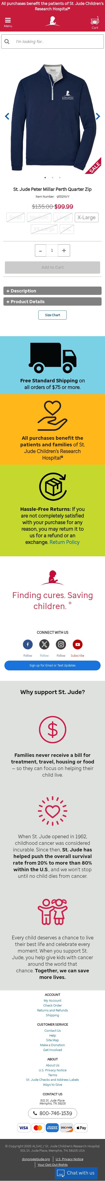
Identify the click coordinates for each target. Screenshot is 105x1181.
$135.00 (43, 206)
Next (96, 116)
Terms (52, 1075)
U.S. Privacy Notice (52, 1070)
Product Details (28, 301)
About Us (52, 1065)
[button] (95, 25)
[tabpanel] (52, 116)
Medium (39, 217)
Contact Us (52, 1030)
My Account (52, 1000)
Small (15, 217)
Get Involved (52, 1050)
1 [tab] (45, 177)
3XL (67, 229)
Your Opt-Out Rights (53, 1164)
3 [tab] (59, 177)
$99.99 (63, 206)
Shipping (52, 1015)
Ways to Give (52, 1084)
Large (63, 217)
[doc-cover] (52, 116)
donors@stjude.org (36, 1159)
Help (52, 1035)
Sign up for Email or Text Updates (52, 665)
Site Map (52, 1040)
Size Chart (52, 315)
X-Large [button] (87, 217)
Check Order (52, 1005)
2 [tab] (52, 177)
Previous (8, 116)
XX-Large (44, 229)
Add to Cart (53, 267)
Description (23, 291)
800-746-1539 (56, 1113)
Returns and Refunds (52, 1010)
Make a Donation (52, 1045)
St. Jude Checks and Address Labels (52, 1079)
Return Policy (65, 542)
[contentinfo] (52, 737)
